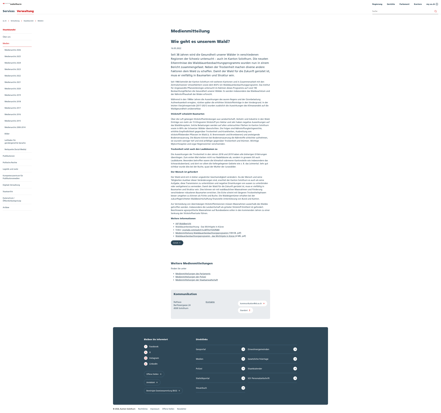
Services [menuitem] (9, 11)
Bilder (7, 134)
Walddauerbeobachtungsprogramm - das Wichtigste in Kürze (205, 236)
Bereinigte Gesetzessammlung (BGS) (161, 391)
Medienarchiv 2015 (13, 121)
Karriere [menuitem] (418, 4)
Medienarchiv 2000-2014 (15, 127)
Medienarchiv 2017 (13, 108)
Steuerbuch (201, 388)
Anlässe (6, 207)
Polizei (199, 368)
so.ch (5, 21)
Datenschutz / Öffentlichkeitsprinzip (12, 199)
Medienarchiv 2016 (13, 114)
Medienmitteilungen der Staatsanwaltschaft (196, 280)
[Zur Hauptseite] (12, 4)
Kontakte (210, 302)
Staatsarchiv (8, 191)
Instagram (154, 358)
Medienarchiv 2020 (13, 88)
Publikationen (9, 156)
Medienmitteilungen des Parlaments (192, 273)
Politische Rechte (10, 162)
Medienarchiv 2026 (13, 50)
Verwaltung (15, 21)
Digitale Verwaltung (11, 185)
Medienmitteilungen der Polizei (190, 276)
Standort (244, 310)
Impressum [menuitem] (154, 409)
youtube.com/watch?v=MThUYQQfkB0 (200, 230)
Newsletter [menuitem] (181, 409)
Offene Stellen (152, 374)
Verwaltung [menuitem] (25, 11)
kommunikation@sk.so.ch (251, 303)
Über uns (6, 37)
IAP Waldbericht (183, 223)
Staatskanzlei (29, 21)
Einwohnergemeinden (258, 349)
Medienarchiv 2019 (13, 95)
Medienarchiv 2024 (13, 63)
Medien (41, 21)
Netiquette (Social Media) (15, 149)
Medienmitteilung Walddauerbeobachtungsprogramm (202, 233)
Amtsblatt (150, 382)
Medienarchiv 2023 (13, 69)
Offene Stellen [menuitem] (168, 409)
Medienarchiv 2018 (13, 101)
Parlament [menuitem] (404, 4)
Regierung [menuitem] (377, 4)
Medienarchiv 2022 (13, 76)
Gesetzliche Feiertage (258, 359)
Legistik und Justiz (10, 169)
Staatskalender (255, 368)
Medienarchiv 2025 (13, 56)
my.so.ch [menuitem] (430, 4)
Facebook (153, 346)
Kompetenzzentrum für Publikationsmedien (13, 177)
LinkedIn (153, 363)
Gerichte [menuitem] (391, 4)
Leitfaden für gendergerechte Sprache (15, 141)
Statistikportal (202, 378)
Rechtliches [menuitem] (143, 409)
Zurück (175, 243)
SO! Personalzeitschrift (259, 378)
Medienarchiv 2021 (13, 82)
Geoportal (201, 349)
